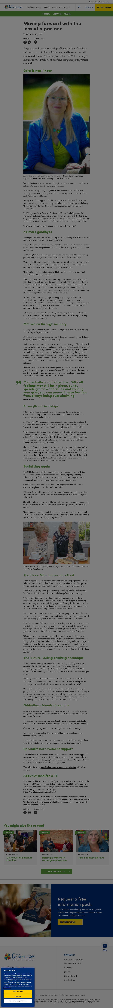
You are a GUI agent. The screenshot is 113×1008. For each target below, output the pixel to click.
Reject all (18, 996)
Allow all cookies (18, 991)
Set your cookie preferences (18, 1001)
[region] (18, 987)
